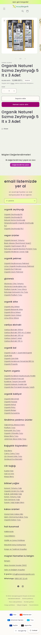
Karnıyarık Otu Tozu (12, 430)
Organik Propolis (11, 364)
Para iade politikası (15, 602)
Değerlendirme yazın (20, 165)
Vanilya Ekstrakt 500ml (13, 330)
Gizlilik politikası (27, 598)
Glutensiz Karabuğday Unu (15, 286)
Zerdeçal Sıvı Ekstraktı (13, 459)
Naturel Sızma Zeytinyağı (14, 220)
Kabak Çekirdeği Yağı (13, 494)
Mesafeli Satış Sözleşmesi (15, 545)
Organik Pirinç (9, 407)
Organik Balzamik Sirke (13, 309)
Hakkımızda (9, 531)
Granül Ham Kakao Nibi (13, 514)
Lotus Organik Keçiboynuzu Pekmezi (19, 266)
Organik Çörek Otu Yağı (14, 491)
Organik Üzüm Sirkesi (12, 315)
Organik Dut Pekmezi (12, 269)
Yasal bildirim (33, 605)
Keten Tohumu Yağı (12, 497)
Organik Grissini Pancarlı (14, 379)
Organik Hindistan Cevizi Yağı (16, 252)
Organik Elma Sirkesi (12, 312)
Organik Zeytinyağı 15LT (14, 228)
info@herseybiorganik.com (23, 574)
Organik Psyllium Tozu (13, 295)
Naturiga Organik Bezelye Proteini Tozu (20, 249)
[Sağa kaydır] (25, 58)
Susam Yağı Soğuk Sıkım (14, 502)
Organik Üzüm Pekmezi (13, 272)
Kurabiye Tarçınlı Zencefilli (15, 381)
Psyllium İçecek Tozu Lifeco (15, 289)
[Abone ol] (34, 200)
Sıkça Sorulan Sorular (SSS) (15, 565)
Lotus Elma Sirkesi (11, 318)
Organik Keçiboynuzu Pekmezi (16, 263)
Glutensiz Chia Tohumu (14, 283)
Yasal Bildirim (9, 536)
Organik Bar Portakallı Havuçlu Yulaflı (19, 387)
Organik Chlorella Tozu (13, 433)
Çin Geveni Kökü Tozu (13, 456)
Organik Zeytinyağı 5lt (13, 214)
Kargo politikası (10, 605)
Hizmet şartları (29, 602)
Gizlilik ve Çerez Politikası (14, 540)
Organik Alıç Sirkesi (12, 306)
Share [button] (6, 129)
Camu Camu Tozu (11, 453)
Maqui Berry (9, 476)
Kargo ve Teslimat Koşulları (15, 549)
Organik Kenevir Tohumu (14, 240)
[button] (4, 8)
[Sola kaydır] (16, 58)
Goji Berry (8, 451)
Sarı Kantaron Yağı (12, 499)
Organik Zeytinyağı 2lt (13, 217)
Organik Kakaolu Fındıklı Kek (15, 384)
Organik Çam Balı (11, 358)
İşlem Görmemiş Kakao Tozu (16, 517)
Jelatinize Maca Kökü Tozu (15, 439)
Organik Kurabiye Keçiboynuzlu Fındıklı (19, 376)
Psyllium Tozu (9, 427)
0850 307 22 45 (21, 578)
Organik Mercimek (11, 399)
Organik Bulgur (10, 410)
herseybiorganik (17, 596)
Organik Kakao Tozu (12, 520)
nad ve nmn (9, 474)
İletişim (7, 561)
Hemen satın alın (20, 104)
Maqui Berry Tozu (11, 436)
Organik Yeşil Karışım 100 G (15, 246)
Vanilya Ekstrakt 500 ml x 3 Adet (17, 332)
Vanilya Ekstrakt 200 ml (13, 335)
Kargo (12, 83)
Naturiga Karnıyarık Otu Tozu (16, 292)
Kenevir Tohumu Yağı (13, 488)
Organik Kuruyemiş (12, 413)
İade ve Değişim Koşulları (14, 570)
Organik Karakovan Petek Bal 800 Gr (19, 361)
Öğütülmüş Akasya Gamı (14, 425)
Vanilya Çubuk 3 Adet (13, 338)
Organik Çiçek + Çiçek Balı (15, 353)
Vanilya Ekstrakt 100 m (13, 341)
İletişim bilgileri (22, 605)
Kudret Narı (9, 471)
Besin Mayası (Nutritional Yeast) (17, 243)
